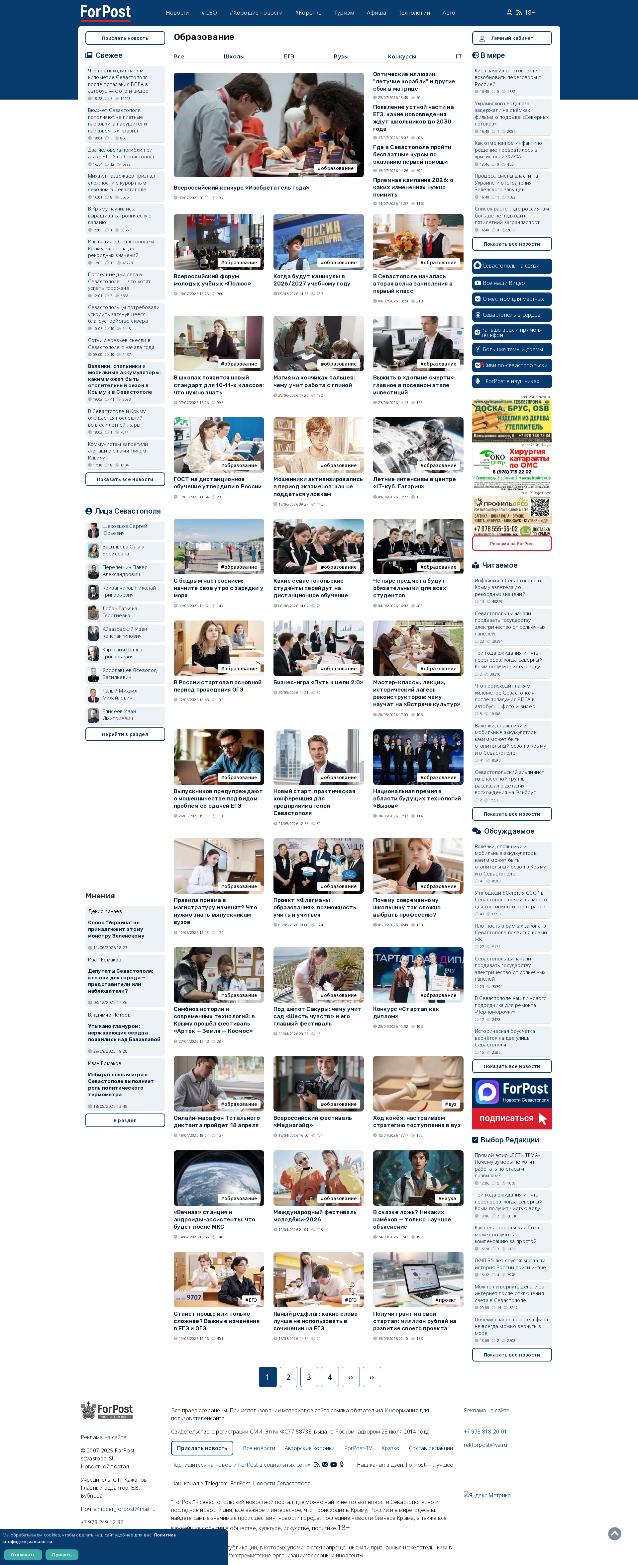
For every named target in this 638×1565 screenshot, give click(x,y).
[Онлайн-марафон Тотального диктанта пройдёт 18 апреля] (219, 1059)
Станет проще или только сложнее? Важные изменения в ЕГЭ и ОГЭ (217, 1321)
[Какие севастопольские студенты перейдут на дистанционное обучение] (318, 522)
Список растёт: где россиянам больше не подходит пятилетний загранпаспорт (512, 215)
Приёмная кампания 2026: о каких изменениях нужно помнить (413, 187)
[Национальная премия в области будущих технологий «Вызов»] (418, 732)
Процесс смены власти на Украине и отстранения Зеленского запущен (506, 182)
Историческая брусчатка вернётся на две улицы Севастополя (505, 1038)
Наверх (616, 1534)
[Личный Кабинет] (510, 12)
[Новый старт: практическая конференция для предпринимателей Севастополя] (318, 732)
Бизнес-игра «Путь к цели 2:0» (318, 682)
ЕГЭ (289, 56)
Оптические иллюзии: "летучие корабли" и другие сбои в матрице (414, 81)
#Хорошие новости (256, 12)
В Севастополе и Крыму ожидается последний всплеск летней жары (117, 418)
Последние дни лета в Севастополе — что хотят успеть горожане (119, 281)
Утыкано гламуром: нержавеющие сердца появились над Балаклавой (124, 1032)
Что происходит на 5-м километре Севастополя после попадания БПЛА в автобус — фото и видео (118, 80)
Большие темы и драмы (513, 349)
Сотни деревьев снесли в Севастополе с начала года (121, 343)
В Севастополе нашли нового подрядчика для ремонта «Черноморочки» (511, 1005)
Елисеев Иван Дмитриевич (119, 714)
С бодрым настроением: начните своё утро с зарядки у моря (219, 588)
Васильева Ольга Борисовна (124, 550)
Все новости (259, 1448)
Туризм (344, 12)
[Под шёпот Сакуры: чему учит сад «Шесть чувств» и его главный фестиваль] (318, 950)
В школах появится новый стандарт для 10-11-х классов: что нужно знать (219, 384)
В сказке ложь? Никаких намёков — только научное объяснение (412, 1219)
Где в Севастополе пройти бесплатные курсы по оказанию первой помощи (412, 154)
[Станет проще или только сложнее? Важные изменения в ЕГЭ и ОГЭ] (219, 1255)
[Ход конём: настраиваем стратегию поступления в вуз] (418, 1059)
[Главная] (106, 9)
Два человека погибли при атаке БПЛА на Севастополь (122, 153)
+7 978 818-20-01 (485, 1431)
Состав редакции (431, 1448)
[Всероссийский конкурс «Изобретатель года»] (269, 75)
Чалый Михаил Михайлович (120, 694)
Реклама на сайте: (487, 1410)
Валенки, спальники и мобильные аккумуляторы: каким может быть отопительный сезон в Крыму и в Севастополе (124, 379)
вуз (453, 1104)
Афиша (376, 12)
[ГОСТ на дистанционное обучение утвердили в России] (219, 420)
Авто (449, 12)
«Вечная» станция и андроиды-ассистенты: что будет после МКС (215, 1219)
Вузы (341, 56)
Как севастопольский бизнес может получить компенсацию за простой (510, 1234)
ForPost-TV (358, 1448)
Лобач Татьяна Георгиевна (120, 611)
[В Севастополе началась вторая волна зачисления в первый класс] (418, 217)
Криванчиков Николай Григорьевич (129, 591)
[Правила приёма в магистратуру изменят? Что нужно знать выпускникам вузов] (219, 841)
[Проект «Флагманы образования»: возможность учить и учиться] (318, 841)
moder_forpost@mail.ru (127, 1509)
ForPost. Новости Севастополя (270, 1483)
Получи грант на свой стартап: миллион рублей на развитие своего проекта (415, 1321)
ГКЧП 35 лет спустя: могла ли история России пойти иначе (510, 1264)
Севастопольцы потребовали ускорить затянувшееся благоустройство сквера (124, 314)
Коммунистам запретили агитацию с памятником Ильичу (118, 451)
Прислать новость (125, 38)
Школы (234, 56)
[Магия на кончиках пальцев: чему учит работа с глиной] (318, 318)
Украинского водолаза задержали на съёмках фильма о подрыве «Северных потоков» (512, 113)
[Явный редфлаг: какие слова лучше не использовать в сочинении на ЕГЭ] (318, 1255)
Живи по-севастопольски (515, 365)
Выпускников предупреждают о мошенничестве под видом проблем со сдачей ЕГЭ (218, 798)
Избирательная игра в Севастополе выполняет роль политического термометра (121, 1084)
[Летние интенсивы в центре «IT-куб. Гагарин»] (418, 420)
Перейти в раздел (125, 734)
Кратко (390, 1448)
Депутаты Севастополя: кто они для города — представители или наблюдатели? (121, 981)
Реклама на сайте (104, 1437)
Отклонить (23, 1555)
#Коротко (308, 12)
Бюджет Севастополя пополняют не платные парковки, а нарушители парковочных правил (117, 120)
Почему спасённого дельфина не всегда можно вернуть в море (511, 1326)
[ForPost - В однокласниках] (342, 1464)
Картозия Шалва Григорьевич (123, 653)
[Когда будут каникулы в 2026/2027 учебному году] (318, 217)
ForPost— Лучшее (429, 1464)
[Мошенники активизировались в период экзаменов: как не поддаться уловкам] (318, 420)
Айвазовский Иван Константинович (125, 632)
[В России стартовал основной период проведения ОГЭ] (219, 623)
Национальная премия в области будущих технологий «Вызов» (417, 798)
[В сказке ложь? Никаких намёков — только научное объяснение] (418, 1153)
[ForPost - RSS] (317, 1464)
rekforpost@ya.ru (485, 1444)
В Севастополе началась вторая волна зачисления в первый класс (413, 283)
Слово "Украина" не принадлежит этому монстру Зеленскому (116, 929)
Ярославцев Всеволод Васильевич (130, 673)
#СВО (209, 12)
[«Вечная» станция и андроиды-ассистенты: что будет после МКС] (219, 1153)
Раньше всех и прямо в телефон (511, 332)
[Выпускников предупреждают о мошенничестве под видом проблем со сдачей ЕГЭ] (219, 732)
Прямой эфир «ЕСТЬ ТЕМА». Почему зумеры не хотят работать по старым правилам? (508, 1165)
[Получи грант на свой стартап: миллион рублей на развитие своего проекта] (418, 1255)
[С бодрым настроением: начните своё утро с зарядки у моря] (219, 522)
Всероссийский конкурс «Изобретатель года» (242, 187)
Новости (177, 12)
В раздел (125, 1120)
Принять (62, 1555)
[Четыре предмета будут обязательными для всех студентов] (418, 522)
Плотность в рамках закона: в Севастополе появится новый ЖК (511, 932)
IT (459, 56)
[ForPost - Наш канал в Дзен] (346, 1464)
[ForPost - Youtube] (333, 1464)
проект (448, 1300)
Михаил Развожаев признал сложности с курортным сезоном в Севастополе (121, 182)
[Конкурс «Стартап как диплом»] (418, 950)
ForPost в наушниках (512, 381)
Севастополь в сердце (512, 315)
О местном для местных (513, 299)
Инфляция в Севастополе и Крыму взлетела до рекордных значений (121, 248)
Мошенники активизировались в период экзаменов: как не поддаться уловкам (318, 486)
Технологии (414, 12)
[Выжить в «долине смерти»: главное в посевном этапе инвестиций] (418, 318)
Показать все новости (125, 479)
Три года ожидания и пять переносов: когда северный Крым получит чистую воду (509, 659)
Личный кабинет (512, 38)
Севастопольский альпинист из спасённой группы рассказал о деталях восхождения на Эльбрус (510, 782)
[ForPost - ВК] (325, 1464)
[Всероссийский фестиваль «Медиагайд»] (318, 1059)
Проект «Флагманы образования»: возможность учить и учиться (315, 907)
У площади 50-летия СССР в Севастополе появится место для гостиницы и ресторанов (511, 899)
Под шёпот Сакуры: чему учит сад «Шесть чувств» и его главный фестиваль (317, 1016)
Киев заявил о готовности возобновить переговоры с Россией (508, 77)
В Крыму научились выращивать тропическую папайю (120, 215)
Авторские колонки (310, 1448)
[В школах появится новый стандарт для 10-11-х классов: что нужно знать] (219, 318)
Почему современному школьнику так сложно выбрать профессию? (407, 907)
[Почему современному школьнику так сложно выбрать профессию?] (418, 841)
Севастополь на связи (511, 265)
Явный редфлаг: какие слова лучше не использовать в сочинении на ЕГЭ (315, 1321)
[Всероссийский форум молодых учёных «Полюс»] (219, 217)
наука (449, 1198)
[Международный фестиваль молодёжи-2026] (318, 1153)
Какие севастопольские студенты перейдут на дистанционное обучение (310, 588)
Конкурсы (402, 56)
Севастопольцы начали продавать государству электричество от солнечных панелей (510, 623)
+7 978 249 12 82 (102, 1522)
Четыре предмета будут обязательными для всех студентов (410, 588)
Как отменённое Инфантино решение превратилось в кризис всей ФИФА (508, 149)
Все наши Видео (504, 283)
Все (179, 56)
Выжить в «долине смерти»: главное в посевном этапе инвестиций (414, 384)
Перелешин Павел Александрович (125, 570)
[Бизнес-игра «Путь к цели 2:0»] (318, 623)
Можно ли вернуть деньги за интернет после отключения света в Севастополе (510, 1293)
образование (337, 168)
